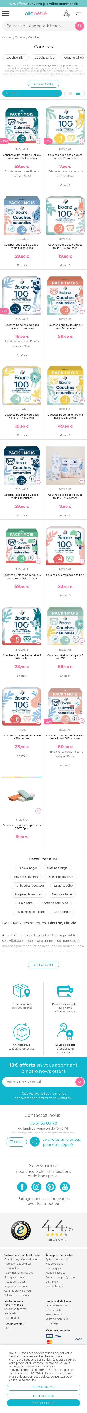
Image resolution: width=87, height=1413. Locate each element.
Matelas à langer (57, 868)
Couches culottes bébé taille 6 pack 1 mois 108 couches (65, 737)
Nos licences (11, 1317)
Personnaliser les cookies (18, 1272)
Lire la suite (43, 83)
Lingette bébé (63, 885)
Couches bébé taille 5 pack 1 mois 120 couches (21, 496)
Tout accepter (43, 1402)
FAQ (6, 1328)
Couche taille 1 (15, 57)
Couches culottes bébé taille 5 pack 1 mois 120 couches (22, 156)
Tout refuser (43, 1396)
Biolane (55, 923)
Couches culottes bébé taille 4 (65, 575)
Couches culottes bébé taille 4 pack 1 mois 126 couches (22, 576)
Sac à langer (62, 911)
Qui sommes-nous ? (57, 1259)
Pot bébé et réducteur (29, 885)
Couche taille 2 (44, 57)
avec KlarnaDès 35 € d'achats (65, 1008)
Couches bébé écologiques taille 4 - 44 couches (22, 416)
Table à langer (28, 868)
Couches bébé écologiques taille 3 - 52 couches (65, 246)
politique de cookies (22, 1380)
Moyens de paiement (16, 1286)
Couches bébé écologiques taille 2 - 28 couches (65, 496)
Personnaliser (44, 1387)
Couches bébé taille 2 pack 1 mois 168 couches (21, 246)
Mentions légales (55, 1272)
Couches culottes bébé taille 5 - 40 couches (22, 657)
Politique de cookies (15, 1277)
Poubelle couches (26, 876)
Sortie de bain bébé (55, 903)
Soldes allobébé (55, 1286)
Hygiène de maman (28, 894)
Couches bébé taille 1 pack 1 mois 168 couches (65, 416)
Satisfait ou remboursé (17, 1295)
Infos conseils (53, 1310)
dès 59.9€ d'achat (22, 1006)
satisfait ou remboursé (21, 1046)
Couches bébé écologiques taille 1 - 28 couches (65, 156)
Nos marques (53, 1268)
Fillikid (70, 923)
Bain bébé (26, 903)
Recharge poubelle (60, 876)
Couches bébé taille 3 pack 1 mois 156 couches (65, 326)
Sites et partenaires (15, 1308)
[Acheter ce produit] (38, 141)
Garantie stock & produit (18, 1290)
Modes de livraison (15, 1281)
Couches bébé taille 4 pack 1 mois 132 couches (65, 657)
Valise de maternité (57, 1319)
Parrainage (52, 1323)
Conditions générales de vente (21, 1259)
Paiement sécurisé (58, 1330)
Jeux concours (54, 1314)
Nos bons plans (54, 1263)
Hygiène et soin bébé (31, 911)
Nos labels (10, 1313)
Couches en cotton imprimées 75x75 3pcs (22, 827)
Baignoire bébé (62, 894)
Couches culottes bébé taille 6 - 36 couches (22, 737)
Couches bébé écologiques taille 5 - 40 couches (22, 326)
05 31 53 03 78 (65, 1052)
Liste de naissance (56, 1305)
